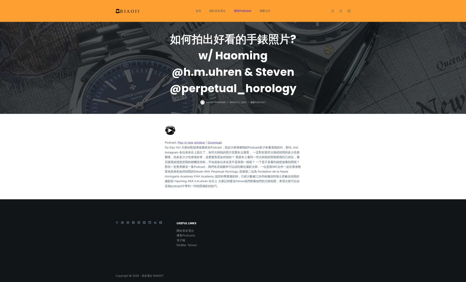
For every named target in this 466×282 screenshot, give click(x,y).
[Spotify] (128, 222)
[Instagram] (133, 222)
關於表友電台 (217, 11)
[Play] (170, 130)
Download (215, 142)
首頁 (198, 11)
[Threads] (138, 222)
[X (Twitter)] (160, 222)
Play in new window (191, 142)
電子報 (181, 240)
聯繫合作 (265, 11)
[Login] (340, 11)
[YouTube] (144, 222)
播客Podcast (242, 11)
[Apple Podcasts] (117, 222)
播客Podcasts (186, 235)
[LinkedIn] (149, 222)
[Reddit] (155, 222)
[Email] (122, 222)
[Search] (332, 11)
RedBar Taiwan (187, 245)
